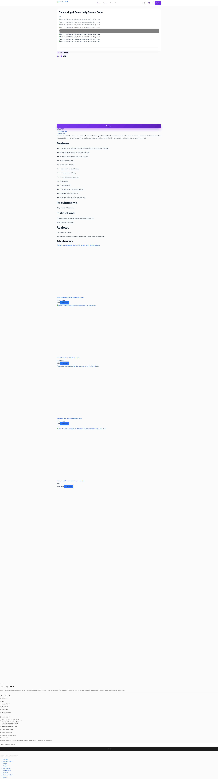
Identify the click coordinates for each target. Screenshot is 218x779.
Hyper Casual (61, 300)
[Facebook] (1, 695)
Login (158, 3)
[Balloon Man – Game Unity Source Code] (109, 330)
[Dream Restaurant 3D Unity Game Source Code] (109, 270)
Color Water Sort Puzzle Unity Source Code (69, 418)
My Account (4, 706)
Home (98, 3)
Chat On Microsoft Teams (9, 735)
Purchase (109, 126)
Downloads (4, 709)
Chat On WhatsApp (7, 729)
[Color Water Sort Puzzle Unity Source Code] (109, 391)
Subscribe (109, 749)
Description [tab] (60, 128)
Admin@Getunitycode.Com (9, 726)
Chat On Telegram (7, 732)
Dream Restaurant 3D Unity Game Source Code (70, 297)
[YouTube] (9, 695)
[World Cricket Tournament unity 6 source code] (109, 454)
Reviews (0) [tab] (60, 129)
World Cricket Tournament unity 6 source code (70, 481)
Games (105, 3)
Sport (58, 483)
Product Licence (5, 712)
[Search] (144, 3)
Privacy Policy (114, 3)
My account (7, 768)
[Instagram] (5, 695)
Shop (2, 701)
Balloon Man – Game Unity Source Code (68, 357)
